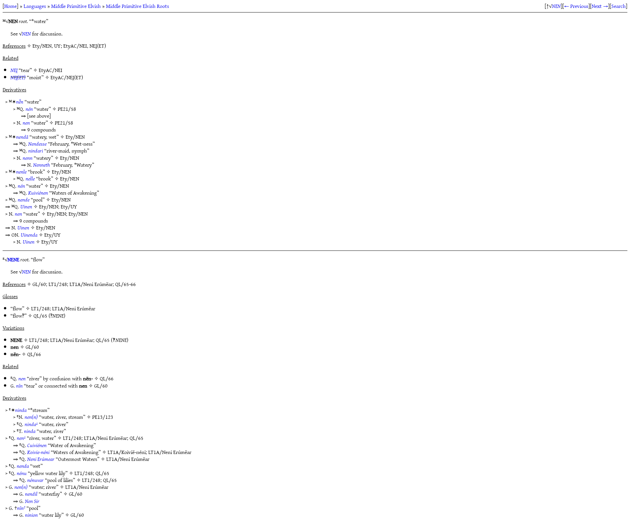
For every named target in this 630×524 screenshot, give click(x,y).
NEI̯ (13, 70)
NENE (13, 259)
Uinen (26, 206)
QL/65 (40, 315)
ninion (31, 514)
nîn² (21, 507)
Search (618, 6)
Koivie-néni (38, 452)
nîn (19, 385)
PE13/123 (102, 416)
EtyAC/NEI (50, 70)
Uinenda (29, 234)
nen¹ (21, 437)
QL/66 (34, 354)
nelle (30, 178)
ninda (21, 410)
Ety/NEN (75, 136)
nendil (31, 493)
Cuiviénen (37, 445)
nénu (22, 473)
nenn (27, 157)
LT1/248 (40, 308)
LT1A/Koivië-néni (127, 452)
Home (10, 6)
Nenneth (41, 164)
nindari (35, 150)
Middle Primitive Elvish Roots (137, 6)
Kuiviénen (38, 192)
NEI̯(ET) (18, 77)
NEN (556, 6)
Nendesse (37, 143)
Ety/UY (69, 206)
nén (29, 108)
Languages (35, 6)
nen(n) (31, 416)
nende (24, 199)
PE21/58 (67, 108)
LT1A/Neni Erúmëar (73, 308)
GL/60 (32, 346)
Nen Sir (32, 501)
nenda (23, 465)
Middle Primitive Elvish (76, 6)
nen (26, 122)
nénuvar (35, 480)
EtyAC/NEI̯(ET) (67, 77)
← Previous (576, 6)
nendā (22, 136)
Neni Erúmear (40, 459)
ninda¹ (31, 424)
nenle (21, 171)
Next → (600, 6)
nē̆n (19, 101)
